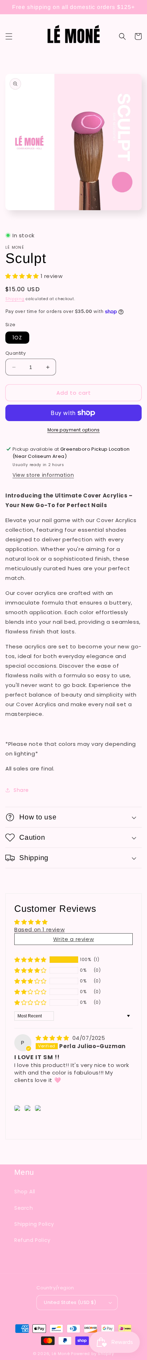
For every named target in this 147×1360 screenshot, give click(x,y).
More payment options (73, 430)
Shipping (15, 299)
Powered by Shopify (92, 1353)
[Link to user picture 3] (39, 1108)
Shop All (24, 1191)
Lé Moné (61, 1353)
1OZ (17, 337)
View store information (43, 475)
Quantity (15, 353)
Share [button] (21, 790)
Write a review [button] (73, 939)
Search (23, 1208)
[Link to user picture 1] (18, 1108)
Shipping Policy (34, 1224)
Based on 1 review (39, 929)
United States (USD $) (70, 1302)
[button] (9, 36)
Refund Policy (32, 1240)
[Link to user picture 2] (29, 1108)
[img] (53, 1038)
